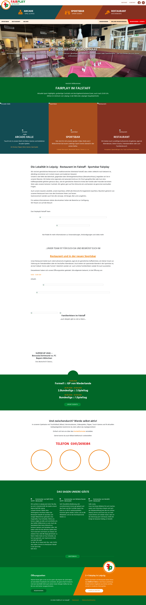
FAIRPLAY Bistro (94, 590)
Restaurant (118, 11)
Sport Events (72, 404)
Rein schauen (73, 56)
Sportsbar (77, 11)
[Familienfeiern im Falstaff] (73, 317)
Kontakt (132, 3)
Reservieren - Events (137, 22)
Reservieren (104, 22)
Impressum (75, 600)
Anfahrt (124, 3)
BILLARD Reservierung (119, 22)
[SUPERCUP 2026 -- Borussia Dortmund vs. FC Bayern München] (44, 338)
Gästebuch (72, 556)
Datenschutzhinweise (88, 600)
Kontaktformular (79, 431)
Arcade (28, 11)
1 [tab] (73, 366)
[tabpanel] (44, 338)
